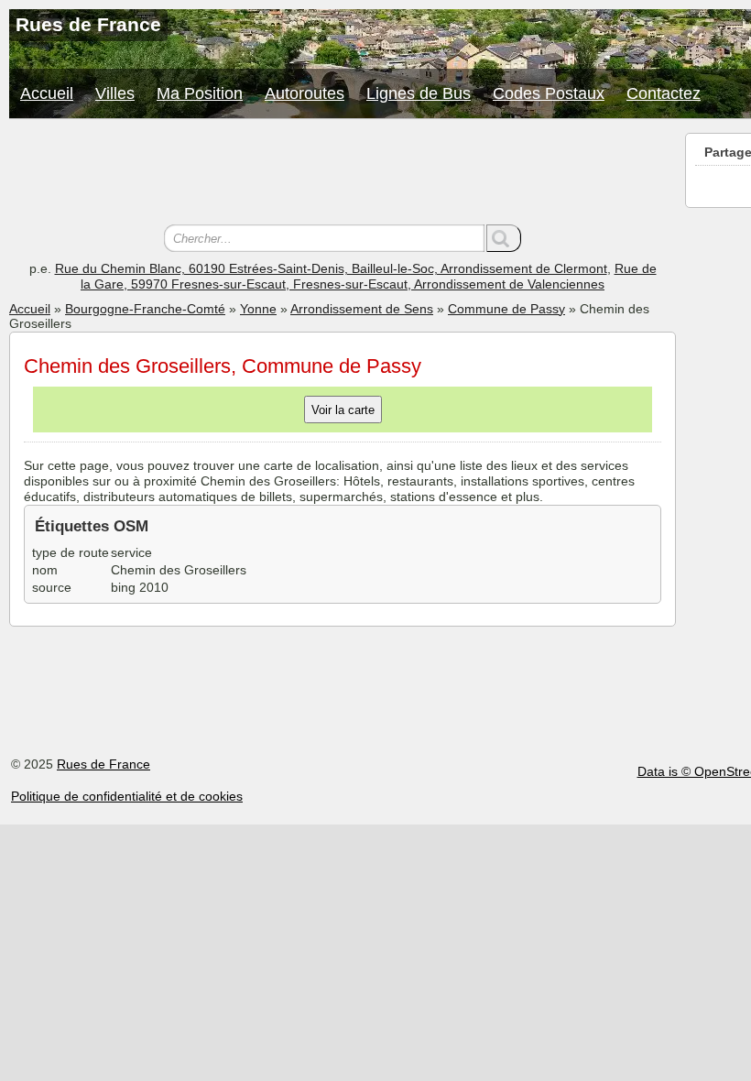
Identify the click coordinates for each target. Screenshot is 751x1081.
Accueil (46, 93)
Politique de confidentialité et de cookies (127, 796)
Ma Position (200, 93)
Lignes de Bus (418, 93)
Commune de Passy (506, 308)
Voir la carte (343, 410)
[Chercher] (503, 238)
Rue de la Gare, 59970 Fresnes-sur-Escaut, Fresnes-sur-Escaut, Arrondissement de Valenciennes (369, 276)
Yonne (258, 308)
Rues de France (103, 764)
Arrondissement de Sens (361, 308)
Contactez (663, 93)
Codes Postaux (548, 93)
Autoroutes (304, 93)
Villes (115, 93)
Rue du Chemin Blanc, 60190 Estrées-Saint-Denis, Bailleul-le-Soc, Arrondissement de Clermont (331, 268)
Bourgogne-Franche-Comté (145, 308)
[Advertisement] (342, 174)
